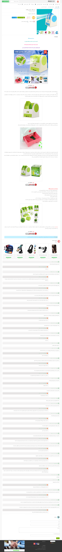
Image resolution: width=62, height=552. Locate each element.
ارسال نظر (58, 538)
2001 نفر (13, 17)
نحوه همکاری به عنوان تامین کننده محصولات (40, 549)
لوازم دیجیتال (44, 4)
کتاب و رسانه (19, 4)
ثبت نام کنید (11, 550)
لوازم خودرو (38, 4)
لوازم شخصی (50, 4)
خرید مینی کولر (52, 237)
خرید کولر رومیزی (41, 237)
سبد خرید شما (5, 1)
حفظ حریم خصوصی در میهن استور (41, 548)
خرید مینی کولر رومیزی (47, 237)
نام (59, 519)
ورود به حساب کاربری (16, 550)
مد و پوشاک (32, 4)
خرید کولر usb (36, 237)
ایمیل (59, 526)
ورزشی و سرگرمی (26, 4)
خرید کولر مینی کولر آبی (31, 237)
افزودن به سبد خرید (20, 17)
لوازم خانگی (56, 4)
